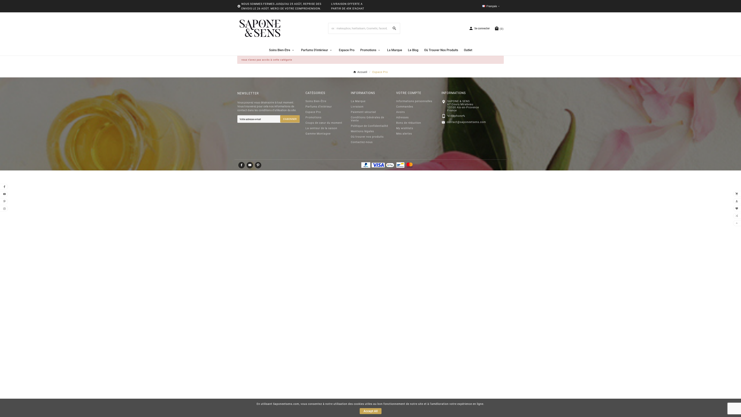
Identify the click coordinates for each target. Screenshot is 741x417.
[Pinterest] (258, 165)
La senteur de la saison (321, 128)
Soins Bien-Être (315, 101)
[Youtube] (250, 165)
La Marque (358, 101)
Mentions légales (362, 131)
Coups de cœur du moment (323, 122)
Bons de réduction (408, 122)
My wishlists (404, 128)
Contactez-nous (362, 142)
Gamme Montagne (318, 133)
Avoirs (400, 112)
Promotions (313, 117)
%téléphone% (456, 115)
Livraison (357, 106)
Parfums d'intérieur (318, 106)
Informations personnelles (414, 101)
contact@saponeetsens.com (466, 122)
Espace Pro (313, 112)
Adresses (402, 117)
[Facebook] (241, 165)
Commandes (404, 106)
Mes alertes (404, 133)
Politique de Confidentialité (369, 125)
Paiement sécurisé (363, 112)
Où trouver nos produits (367, 136)
